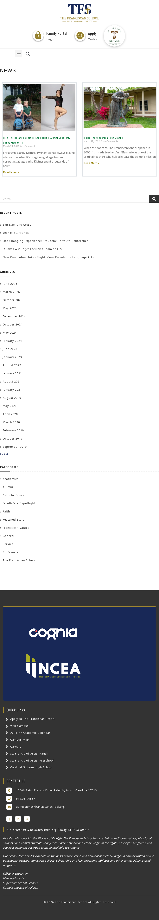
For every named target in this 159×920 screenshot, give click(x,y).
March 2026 (11, 292)
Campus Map (19, 739)
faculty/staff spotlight (19, 503)
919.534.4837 (25, 798)
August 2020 (12, 398)
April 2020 (10, 414)
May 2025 (10, 308)
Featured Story (13, 519)
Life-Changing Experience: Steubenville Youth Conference (45, 241)
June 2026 (10, 284)
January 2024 (12, 341)
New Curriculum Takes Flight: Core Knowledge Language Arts (48, 257)
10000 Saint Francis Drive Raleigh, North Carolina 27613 (56, 790)
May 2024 (10, 332)
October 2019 (12, 438)
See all (5, 453)
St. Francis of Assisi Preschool (31, 760)
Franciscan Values (16, 528)
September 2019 (15, 446)
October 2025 (12, 300)
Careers (15, 746)
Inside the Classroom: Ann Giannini (104, 137)
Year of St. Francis (16, 233)
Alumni (8, 487)
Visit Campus (19, 726)
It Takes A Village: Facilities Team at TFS (32, 249)
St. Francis (10, 552)
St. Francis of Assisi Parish (28, 753)
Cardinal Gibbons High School (31, 767)
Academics (10, 479)
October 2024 (12, 324)
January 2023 (12, 357)
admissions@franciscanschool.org (40, 806)
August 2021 (12, 381)
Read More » (11, 172)
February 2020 (13, 430)
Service (8, 544)
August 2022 (12, 365)
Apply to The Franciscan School (32, 719)
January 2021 (12, 389)
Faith (6, 511)
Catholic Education (16, 495)
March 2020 (11, 422)
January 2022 (12, 373)
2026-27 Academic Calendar (29, 733)
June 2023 (10, 349)
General (8, 536)
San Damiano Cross (17, 224)
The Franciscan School (19, 560)
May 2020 (10, 406)
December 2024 (14, 316)
